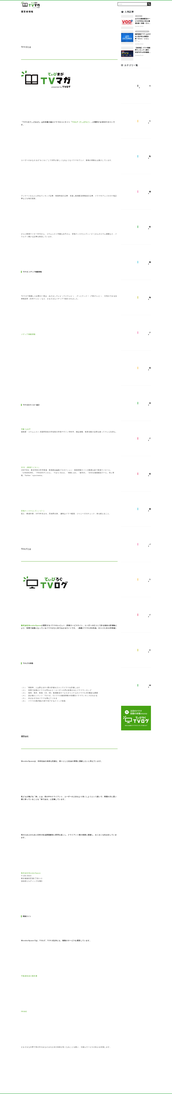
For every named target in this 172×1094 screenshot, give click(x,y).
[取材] (139, 156)
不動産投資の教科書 (29, 976)
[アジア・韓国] (139, 332)
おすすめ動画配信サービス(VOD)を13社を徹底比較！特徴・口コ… (142, 21)
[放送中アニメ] (139, 473)
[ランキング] (139, 121)
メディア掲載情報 (28, 334)
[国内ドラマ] (139, 262)
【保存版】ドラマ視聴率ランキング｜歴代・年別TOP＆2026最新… (143, 50)
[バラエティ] (139, 544)
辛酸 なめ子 (26, 429)
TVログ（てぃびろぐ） (81, 122)
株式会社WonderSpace (31, 625)
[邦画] (139, 368)
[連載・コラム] (139, 191)
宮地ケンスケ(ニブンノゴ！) (32, 511)
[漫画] (139, 509)
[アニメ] (139, 438)
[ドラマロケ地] (139, 614)
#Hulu (138, 16)
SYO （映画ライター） (30, 467)
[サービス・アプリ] (139, 650)
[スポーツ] (139, 85)
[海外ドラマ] (139, 297)
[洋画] (139, 403)
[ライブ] (139, 579)
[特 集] (139, 227)
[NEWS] (139, 685)
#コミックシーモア (142, 31)
